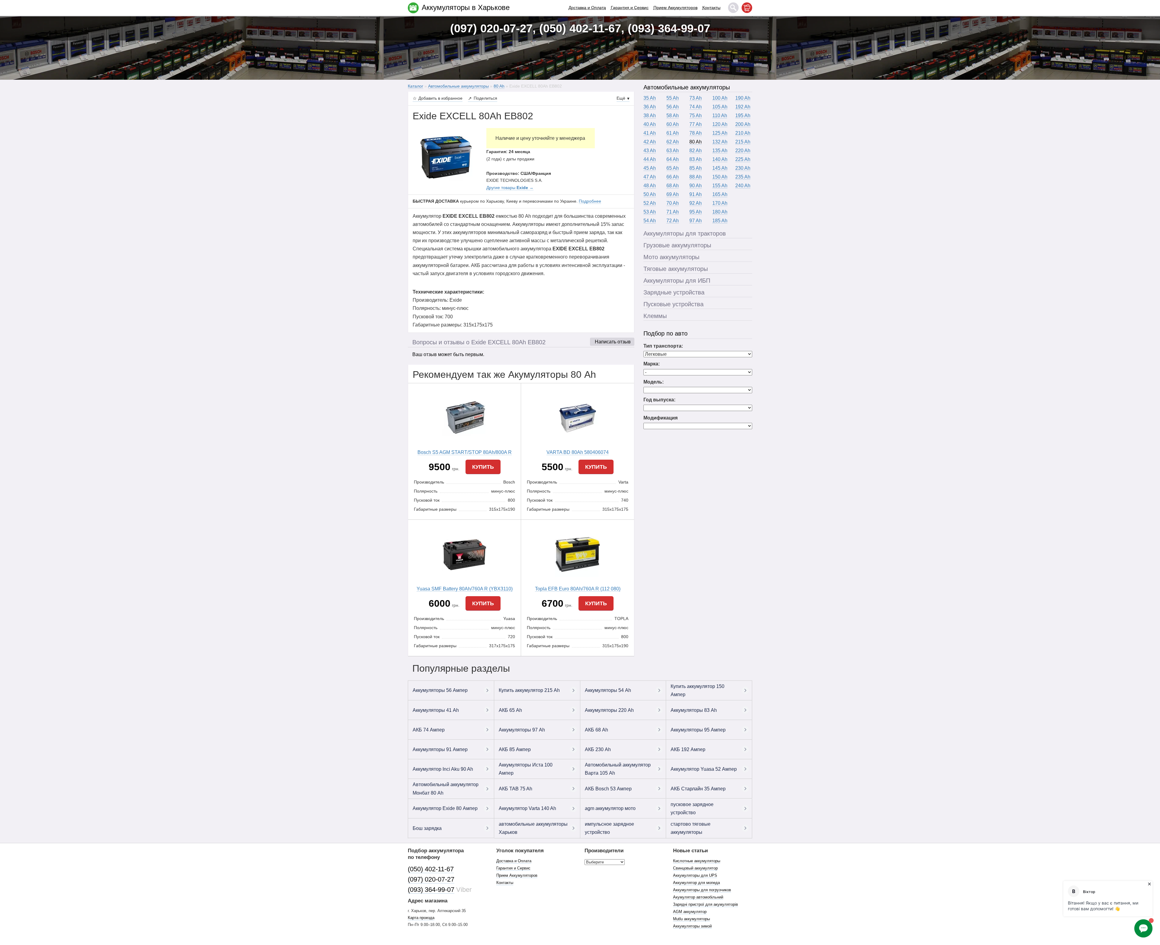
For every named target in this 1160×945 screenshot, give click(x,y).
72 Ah (672, 220)
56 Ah (672, 106)
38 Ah (649, 115)
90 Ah (695, 185)
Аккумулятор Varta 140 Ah (527, 808)
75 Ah (695, 115)
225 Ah (742, 159)
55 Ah (672, 98)
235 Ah (742, 176)
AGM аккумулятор (690, 911)
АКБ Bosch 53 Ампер (608, 788)
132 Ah (719, 141)
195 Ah (742, 115)
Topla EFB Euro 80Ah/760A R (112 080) (577, 588)
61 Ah (672, 133)
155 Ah (719, 185)
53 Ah (649, 211)
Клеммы (655, 316)
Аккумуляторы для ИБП (676, 280)
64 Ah (672, 159)
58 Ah (672, 115)
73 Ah (695, 98)
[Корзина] (747, 7)
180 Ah (719, 211)
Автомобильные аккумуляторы (686, 87)
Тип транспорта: (663, 346)
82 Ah (695, 150)
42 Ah (649, 141)
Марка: (651, 363)
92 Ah (695, 203)
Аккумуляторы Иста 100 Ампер (526, 769)
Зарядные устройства (673, 292)
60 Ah (672, 124)
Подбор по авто (665, 333)
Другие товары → (509, 187)
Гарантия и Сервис (630, 7)
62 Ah (672, 141)
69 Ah (672, 194)
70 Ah (672, 203)
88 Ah (695, 176)
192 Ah (742, 106)
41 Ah (649, 133)
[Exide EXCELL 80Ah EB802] (445, 158)
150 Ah (719, 176)
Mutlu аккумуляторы (691, 919)
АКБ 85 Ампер (515, 749)
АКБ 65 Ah (510, 710)
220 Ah (742, 150)
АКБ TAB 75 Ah (515, 788)
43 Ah (649, 150)
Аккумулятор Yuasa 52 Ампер (704, 769)
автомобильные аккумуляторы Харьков (533, 828)
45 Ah (649, 168)
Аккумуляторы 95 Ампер (698, 729)
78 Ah (695, 133)
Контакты (711, 7)
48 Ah (649, 185)
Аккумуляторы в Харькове (466, 7)
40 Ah (649, 124)
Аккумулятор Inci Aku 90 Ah (443, 769)
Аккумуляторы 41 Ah (436, 710)
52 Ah (649, 203)
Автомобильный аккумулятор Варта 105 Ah (618, 769)
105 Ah (719, 106)
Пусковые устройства (673, 304)
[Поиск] (733, 7)
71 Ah (672, 211)
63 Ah (672, 150)
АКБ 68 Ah (596, 729)
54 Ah (649, 220)
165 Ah (719, 194)
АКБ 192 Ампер (688, 749)
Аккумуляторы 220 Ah (609, 710)
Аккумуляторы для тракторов (684, 233)
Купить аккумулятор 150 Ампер (697, 690)
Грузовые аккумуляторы (677, 245)
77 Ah (695, 124)
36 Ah (649, 106)
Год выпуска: (659, 399)
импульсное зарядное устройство (609, 828)
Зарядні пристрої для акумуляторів (705, 904)
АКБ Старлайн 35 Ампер (698, 788)
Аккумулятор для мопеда (696, 882)
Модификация (660, 417)
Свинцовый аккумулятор (695, 868)
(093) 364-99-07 (431, 889)
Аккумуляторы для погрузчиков (702, 890)
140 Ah (719, 159)
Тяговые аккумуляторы (675, 268)
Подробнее (590, 201)
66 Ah (672, 176)
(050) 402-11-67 (431, 869)
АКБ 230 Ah (598, 749)
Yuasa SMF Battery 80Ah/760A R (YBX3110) (465, 588)
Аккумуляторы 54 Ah (608, 690)
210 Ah (742, 133)
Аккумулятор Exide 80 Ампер (445, 808)
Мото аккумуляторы (671, 257)
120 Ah (719, 124)
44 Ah (649, 159)
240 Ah (742, 185)
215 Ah (742, 141)
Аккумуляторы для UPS (695, 875)
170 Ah (719, 203)
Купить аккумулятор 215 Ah (529, 690)
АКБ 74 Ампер (429, 729)
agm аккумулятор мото (610, 808)
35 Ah (649, 98)
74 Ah (695, 106)
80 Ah (695, 141)
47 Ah (649, 176)
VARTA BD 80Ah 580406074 (577, 452)
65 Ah (672, 168)
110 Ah (719, 115)
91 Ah (695, 194)
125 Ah (719, 133)
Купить (483, 467)
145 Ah (719, 168)
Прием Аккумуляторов (675, 7)
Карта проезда (421, 917)
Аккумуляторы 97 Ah (522, 729)
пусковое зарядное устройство (692, 808)
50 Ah (649, 194)
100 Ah (719, 98)
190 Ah (742, 98)
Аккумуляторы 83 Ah (694, 710)
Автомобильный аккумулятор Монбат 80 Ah (445, 788)
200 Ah (742, 124)
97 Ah (695, 220)
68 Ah (672, 185)
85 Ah (695, 168)
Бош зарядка (427, 828)
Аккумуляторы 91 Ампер (440, 749)
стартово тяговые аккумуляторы (690, 828)
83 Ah (695, 159)
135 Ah (719, 150)
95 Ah (695, 211)
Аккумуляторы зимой (692, 926)
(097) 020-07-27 (431, 879)
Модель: (653, 381)
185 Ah (719, 220)
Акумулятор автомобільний (698, 897)
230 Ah (742, 168)
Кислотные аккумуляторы (696, 861)
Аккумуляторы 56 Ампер (440, 690)
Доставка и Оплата (587, 7)
